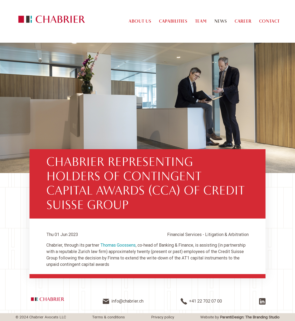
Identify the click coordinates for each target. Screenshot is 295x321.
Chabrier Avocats (51, 19)
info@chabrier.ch (127, 301)
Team (201, 21)
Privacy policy (162, 317)
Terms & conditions (108, 317)
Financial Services (184, 234)
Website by (240, 317)
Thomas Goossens (118, 245)
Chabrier (48, 299)
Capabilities (173, 21)
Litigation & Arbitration (227, 234)
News (220, 21)
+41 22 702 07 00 (205, 301)
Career (243, 21)
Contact (269, 21)
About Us (140, 21)
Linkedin (262, 301)
